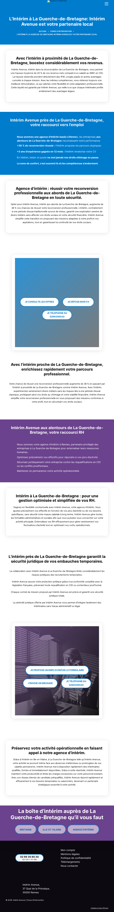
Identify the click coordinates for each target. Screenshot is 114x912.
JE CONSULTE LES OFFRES (39, 301)
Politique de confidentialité (76, 857)
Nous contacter (69, 865)
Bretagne (25, 828)
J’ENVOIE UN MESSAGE (40, 683)
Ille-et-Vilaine (52, 828)
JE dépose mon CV (78, 301)
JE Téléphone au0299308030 (57, 315)
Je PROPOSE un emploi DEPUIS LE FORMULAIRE (57, 670)
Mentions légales (70, 854)
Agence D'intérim (83, 828)
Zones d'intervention (35, 900)
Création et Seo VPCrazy (99, 908)
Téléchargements (70, 861)
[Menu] (106, 4)
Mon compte (68, 850)
